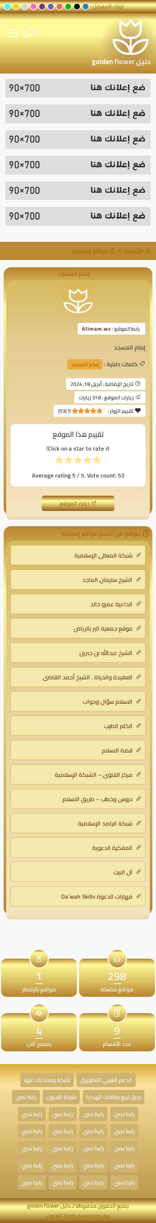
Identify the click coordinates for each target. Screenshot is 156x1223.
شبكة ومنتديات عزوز (47, 1080)
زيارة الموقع (75, 503)
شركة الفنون (61, 1097)
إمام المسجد (85, 364)
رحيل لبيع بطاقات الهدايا (113, 1097)
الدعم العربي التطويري (106, 1080)
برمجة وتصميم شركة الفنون (78, 1215)
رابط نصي (26, 1097)
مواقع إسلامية (91, 250)
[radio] (97, 461)
